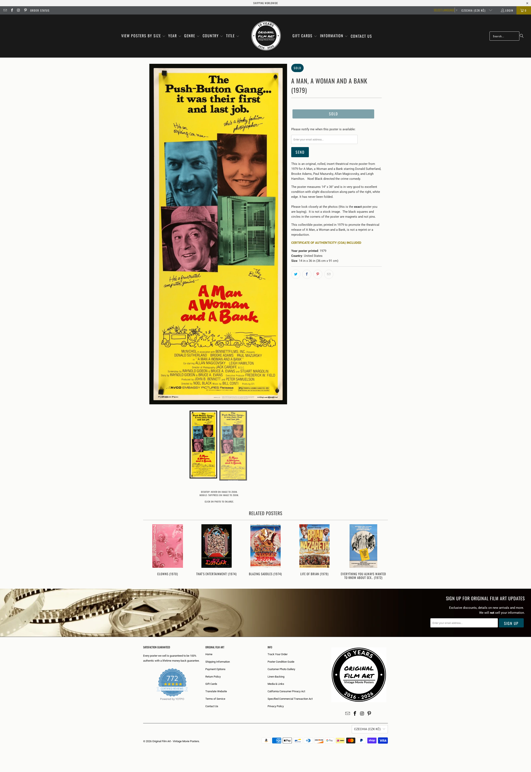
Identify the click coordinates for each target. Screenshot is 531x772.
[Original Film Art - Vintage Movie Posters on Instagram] (18, 10)
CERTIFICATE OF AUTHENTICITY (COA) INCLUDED (326, 243)
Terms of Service (215, 698)
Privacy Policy (276, 706)
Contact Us (211, 706)
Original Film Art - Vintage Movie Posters (175, 741)
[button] (143, 36)
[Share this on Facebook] (306, 274)
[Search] (521, 36)
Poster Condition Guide (281, 661)
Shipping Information (217, 661)
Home (208, 654)
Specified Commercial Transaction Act (290, 698)
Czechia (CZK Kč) (474, 10)
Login (509, 10)
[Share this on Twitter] (295, 274)
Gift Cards (211, 683)
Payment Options (215, 669)
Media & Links (276, 683)
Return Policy (213, 676)
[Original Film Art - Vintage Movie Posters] (266, 36)
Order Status (40, 10)
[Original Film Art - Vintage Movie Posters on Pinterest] (25, 10)
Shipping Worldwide (265, 3)
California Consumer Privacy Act (286, 691)
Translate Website (216, 691)
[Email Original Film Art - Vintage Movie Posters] (5, 10)
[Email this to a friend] (328, 274)
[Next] (382, 552)
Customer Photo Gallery (281, 669)
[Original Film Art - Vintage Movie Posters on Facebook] (11, 10)
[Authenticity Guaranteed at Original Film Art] (143, 703)
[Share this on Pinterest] (317, 274)
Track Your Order (277, 654)
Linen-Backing (276, 676)
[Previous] (149, 552)
